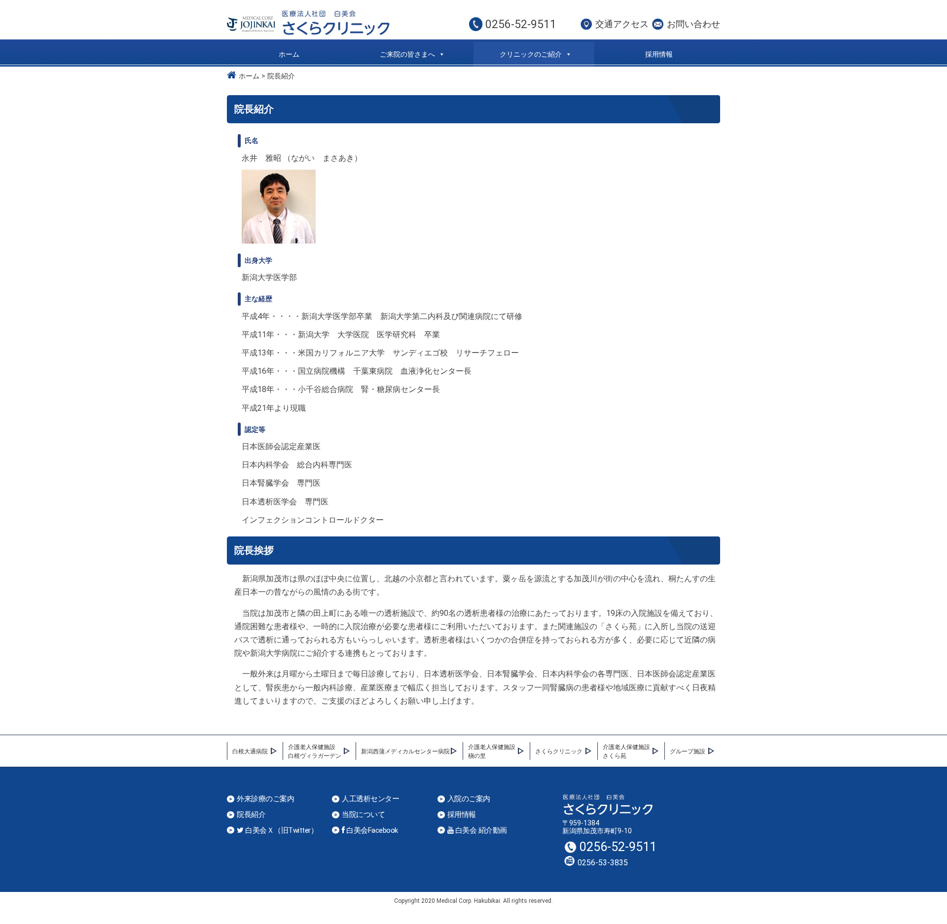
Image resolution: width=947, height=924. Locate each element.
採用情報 (659, 54)
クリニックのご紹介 (531, 54)
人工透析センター (370, 799)
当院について (363, 814)
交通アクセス (622, 24)
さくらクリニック (559, 751)
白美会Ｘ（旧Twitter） (281, 830)
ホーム (289, 54)
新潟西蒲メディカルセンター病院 (405, 751)
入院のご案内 (468, 799)
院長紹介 (251, 814)
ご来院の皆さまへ (407, 54)
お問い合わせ (693, 24)
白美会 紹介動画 (480, 830)
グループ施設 (687, 751)
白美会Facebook (371, 830)
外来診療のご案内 (265, 799)
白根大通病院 (250, 751)
